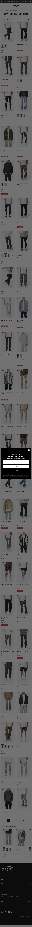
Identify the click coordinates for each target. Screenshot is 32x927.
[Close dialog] (29, 450)
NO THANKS (16, 470)
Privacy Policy (23, 476)
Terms (27, 476)
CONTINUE (16, 466)
